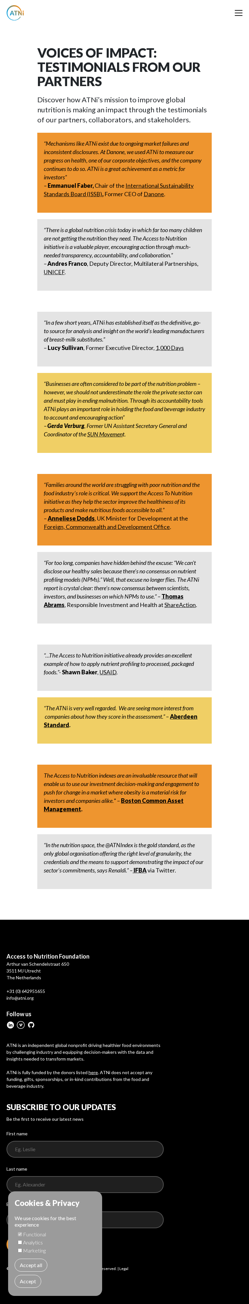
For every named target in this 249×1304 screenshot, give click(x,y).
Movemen (105, 434)
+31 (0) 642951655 (25, 991)
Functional (34, 1234)
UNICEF (54, 271)
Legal (123, 1268)
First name (17, 1133)
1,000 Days (170, 347)
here (93, 1072)
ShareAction (180, 604)
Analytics (33, 1242)
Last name (16, 1169)
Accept (28, 1281)
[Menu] (239, 13)
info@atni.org (20, 998)
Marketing (34, 1250)
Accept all (31, 1265)
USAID (108, 672)
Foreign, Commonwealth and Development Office (107, 526)
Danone (154, 193)
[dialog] (55, 1243)
